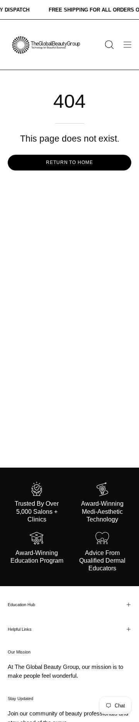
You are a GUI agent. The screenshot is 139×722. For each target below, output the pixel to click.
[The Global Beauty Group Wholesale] (45, 44)
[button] (108, 44)
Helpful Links (20, 629)
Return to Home (69, 162)
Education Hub (21, 604)
